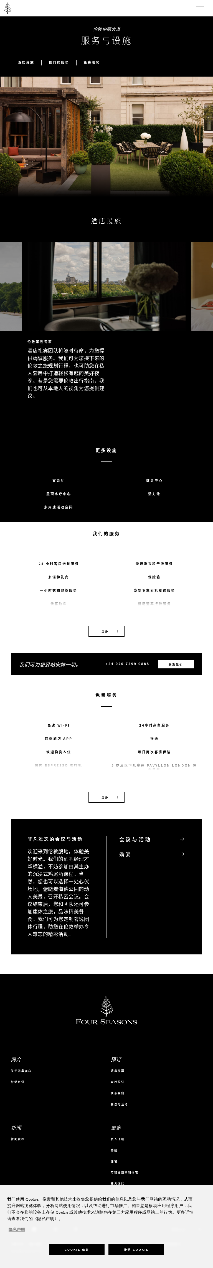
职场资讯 (18, 1082)
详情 (197, 426)
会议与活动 (135, 839)
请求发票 (118, 1071)
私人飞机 (118, 1139)
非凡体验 (118, 1183)
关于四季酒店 (21, 1071)
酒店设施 (26, 62)
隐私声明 (17, 1229)
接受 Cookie (136, 1250)
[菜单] (200, 8)
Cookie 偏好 (77, 1250)
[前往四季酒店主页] (8, 8)
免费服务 (91, 62)
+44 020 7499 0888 (127, 663)
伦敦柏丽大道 (106, 29)
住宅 (114, 1161)
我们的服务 (59, 62)
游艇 (114, 1150)
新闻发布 (18, 1139)
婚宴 (125, 854)
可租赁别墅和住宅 (124, 1172)
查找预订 (118, 1082)
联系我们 (176, 664)
